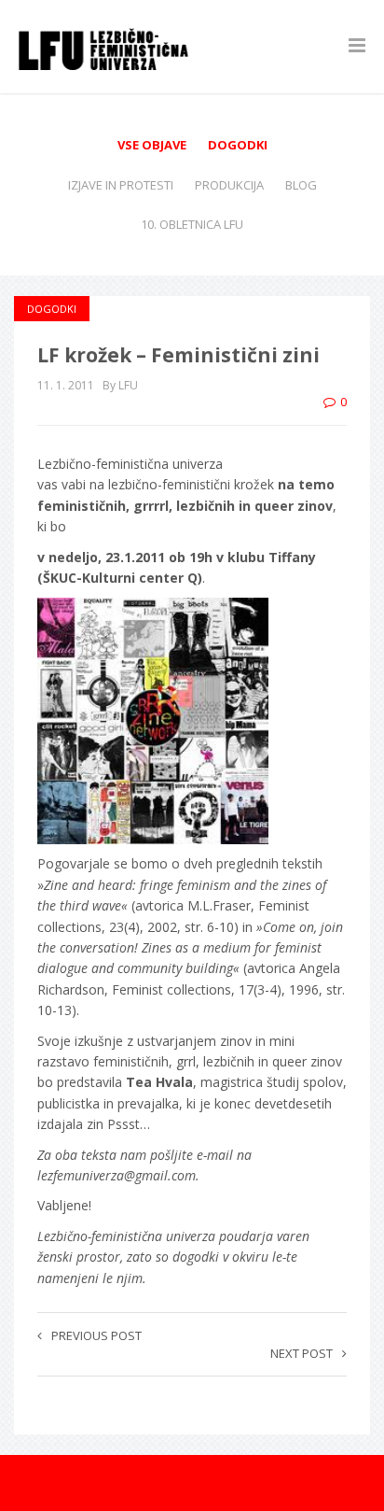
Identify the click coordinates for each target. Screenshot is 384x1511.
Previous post (96, 1335)
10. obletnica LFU (192, 224)
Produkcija (229, 185)
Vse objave (151, 144)
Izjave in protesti (120, 185)
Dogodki (237, 144)
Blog (301, 185)
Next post (301, 1353)
